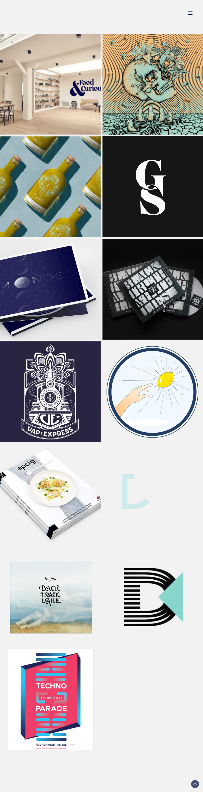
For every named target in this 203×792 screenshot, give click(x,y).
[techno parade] (50, 699)
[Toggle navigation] (190, 13)
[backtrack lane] (50, 596)
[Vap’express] (50, 391)
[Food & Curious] (50, 84)
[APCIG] (50, 494)
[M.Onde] (50, 289)
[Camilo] (50, 186)
